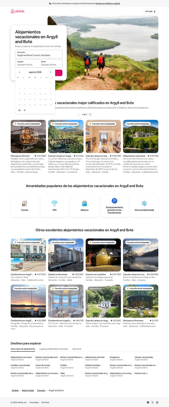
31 (25, 110)
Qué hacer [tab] (76, 349)
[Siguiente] (90, 114)
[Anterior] (79, 114)
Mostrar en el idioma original (107, 3)
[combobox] (38, 55)
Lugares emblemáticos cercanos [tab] (53, 349)
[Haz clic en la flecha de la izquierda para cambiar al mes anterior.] (20, 72)
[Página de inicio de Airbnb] (17, 11)
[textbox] (27, 64)
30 (19, 110)
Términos (45, 402)
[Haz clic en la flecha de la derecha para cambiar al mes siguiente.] (50, 72)
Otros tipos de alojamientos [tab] (23, 349)
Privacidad (34, 402)
